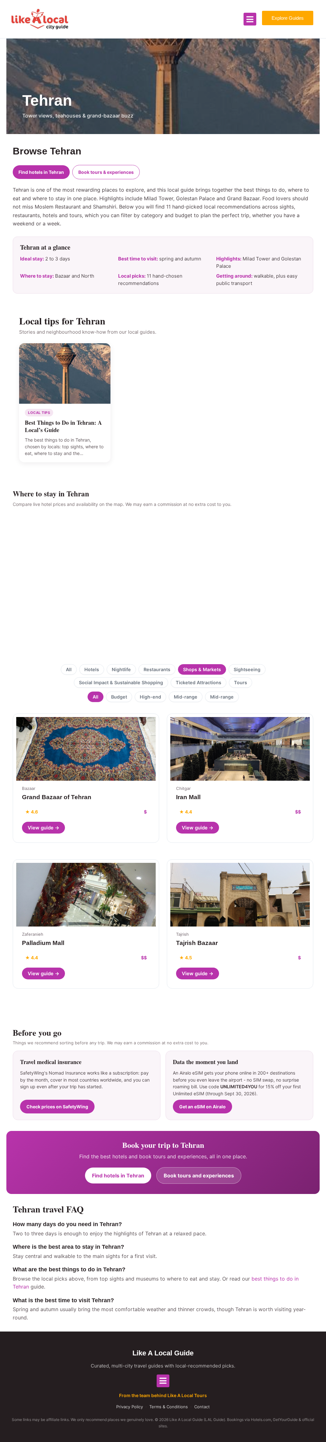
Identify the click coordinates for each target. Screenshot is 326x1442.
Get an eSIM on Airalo (202, 1106)
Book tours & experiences (106, 172)
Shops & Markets (202, 669)
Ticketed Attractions (198, 682)
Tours (240, 682)
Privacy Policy (129, 1406)
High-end (150, 697)
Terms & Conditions (168, 1406)
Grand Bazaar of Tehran (56, 797)
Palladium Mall (43, 943)
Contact (202, 1406)
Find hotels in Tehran (41, 172)
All (69, 669)
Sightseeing (247, 669)
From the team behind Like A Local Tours (163, 1395)
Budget (119, 697)
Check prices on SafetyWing (57, 1106)
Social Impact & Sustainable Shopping (121, 682)
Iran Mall (188, 797)
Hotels (91, 669)
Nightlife (121, 669)
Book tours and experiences (199, 1175)
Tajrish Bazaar (197, 943)
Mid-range (185, 697)
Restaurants (157, 669)
